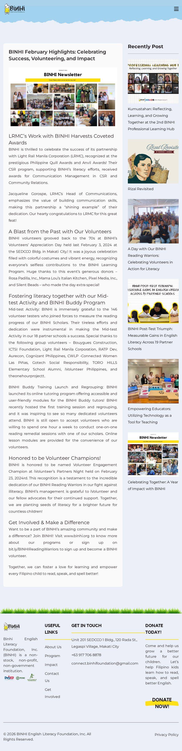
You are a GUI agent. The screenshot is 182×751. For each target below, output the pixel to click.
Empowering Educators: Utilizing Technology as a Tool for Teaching (150, 415)
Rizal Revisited (141, 189)
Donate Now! (162, 703)
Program (52, 656)
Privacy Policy (167, 735)
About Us (53, 647)
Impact (51, 665)
